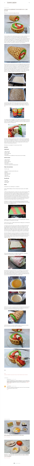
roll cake (18, 374)
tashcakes (26, 374)
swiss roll (24, 374)
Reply (8, 384)
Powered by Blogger (17, 463)
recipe (16, 374)
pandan (14, 374)
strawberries (20, 374)
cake (6, 374)
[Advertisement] (17, 410)
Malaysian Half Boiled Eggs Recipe (14, 435)
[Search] (29, 2)
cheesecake (9, 374)
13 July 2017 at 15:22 (13, 379)
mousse (12, 374)
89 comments (8, 457)
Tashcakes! (11, 3)
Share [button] (5, 373)
